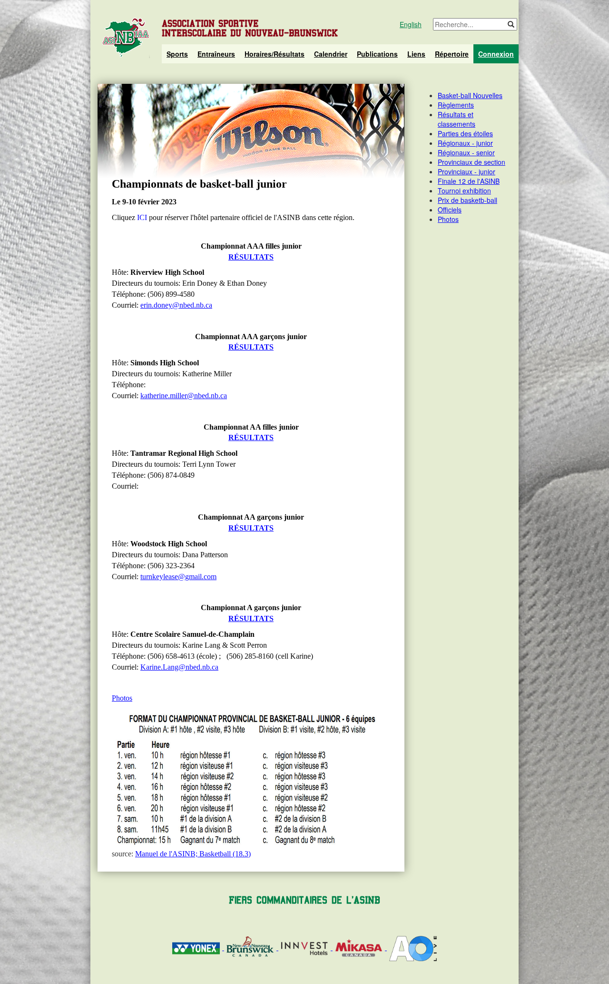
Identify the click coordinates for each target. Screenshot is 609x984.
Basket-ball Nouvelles (470, 95)
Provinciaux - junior (466, 171)
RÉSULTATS (251, 257)
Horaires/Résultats (274, 54)
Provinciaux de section (471, 162)
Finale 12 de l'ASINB (469, 181)
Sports (177, 54)
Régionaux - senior (466, 152)
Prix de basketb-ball (467, 200)
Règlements (456, 105)
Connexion (496, 54)
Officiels (450, 209)
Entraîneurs (216, 54)
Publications (377, 54)
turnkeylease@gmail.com (178, 576)
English (411, 24)
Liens (416, 54)
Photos (122, 698)
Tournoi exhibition (464, 190)
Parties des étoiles (465, 133)
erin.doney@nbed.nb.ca (176, 305)
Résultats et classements (456, 119)
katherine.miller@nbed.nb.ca (183, 396)
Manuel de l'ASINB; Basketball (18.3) (193, 854)
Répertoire (452, 54)
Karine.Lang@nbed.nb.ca (179, 667)
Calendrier (330, 54)
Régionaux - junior (465, 143)
